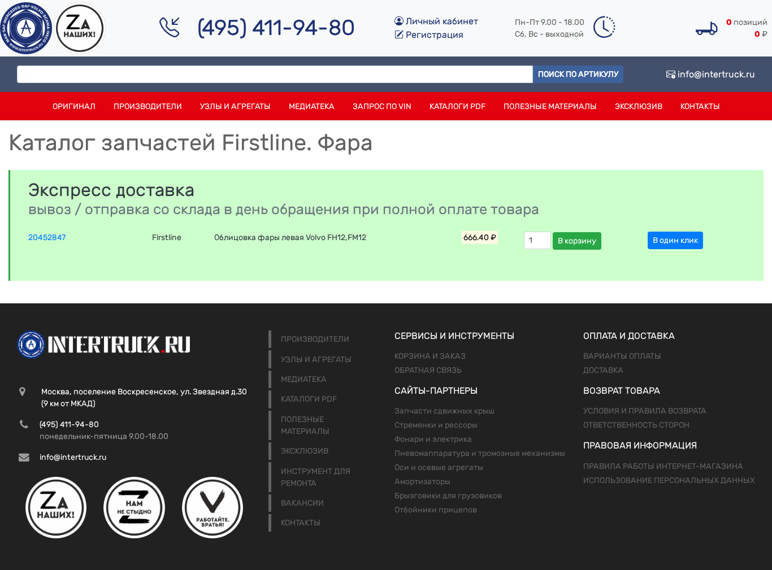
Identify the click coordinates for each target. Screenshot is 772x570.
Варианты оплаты (622, 356)
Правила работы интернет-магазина (663, 466)
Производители (148, 106)
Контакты (700, 106)
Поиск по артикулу (578, 74)
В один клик (675, 240)
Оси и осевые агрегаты (438, 467)
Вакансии (302, 503)
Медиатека (312, 106)
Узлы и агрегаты (235, 106)
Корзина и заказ (430, 356)
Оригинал (74, 106)
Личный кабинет (441, 21)
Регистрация (433, 34)
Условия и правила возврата (644, 411)
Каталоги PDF (457, 106)
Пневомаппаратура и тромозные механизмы (479, 453)
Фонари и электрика (433, 439)
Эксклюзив (638, 106)
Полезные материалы (550, 106)
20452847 (47, 237)
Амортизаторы (422, 481)
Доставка (603, 370)
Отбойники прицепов (435, 510)
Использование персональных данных (669, 480)
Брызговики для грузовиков (448, 496)
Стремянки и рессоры (436, 425)
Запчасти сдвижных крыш (444, 411)
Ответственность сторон (636, 425)
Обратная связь (428, 370)
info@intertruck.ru (715, 74)
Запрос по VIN (382, 106)
